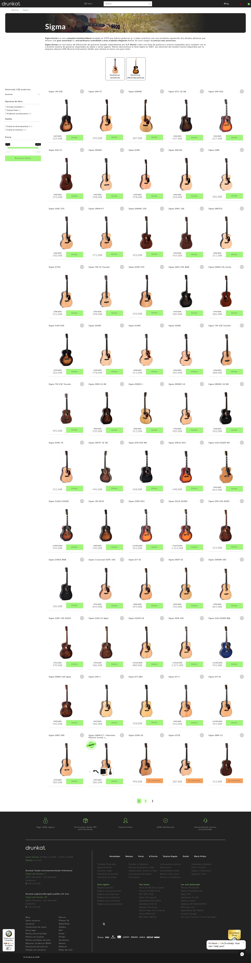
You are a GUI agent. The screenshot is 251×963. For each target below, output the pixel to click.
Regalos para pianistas (108, 894)
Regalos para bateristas (108, 897)
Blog (28, 917)
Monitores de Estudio (107, 874)
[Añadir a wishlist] (82, 91)
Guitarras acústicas (16, 130)
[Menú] (13, 930)
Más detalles (56, 114)
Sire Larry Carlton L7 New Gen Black (199, 917)
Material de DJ (104, 867)
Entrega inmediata (16, 107)
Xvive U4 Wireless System (151, 888)
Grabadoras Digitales (202, 864)
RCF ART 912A (146, 894)
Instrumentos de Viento (140, 874)
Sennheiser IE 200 (190, 897)
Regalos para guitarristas (109, 891)
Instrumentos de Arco (170, 864)
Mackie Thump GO (190, 888)
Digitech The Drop (148, 907)
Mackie (62, 943)
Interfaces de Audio (107, 877)
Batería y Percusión (169, 874)
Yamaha (62, 927)
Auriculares (134, 877)
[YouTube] (110, 923)
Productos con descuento (19, 114)
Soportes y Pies (199, 874)
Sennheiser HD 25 (148, 904)
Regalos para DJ (105, 888)
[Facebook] (99, 923)
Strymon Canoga (189, 914)
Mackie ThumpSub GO (191, 891)
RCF (61, 930)
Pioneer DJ (64, 921)
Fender (62, 937)
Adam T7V (186, 894)
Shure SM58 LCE (147, 914)
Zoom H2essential (147, 897)
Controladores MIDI (169, 871)
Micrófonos (165, 867)
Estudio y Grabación (139, 864)
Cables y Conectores (201, 871)
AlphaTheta (64, 924)
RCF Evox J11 (188, 907)
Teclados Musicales (106, 864)
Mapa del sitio (66, 950)
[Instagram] (115, 923)
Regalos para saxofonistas (110, 904)
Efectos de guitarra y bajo (141, 867)
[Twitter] (105, 925)
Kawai (62, 934)
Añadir (74, 137)
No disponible (155, 780)
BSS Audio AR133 (147, 917)
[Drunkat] (11, 3)
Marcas (62, 917)
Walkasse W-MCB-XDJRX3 (194, 904)
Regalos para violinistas (108, 901)
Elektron (63, 947)
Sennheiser (64, 940)
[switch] (8, 948)
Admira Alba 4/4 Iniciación (152, 910)
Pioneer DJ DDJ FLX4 (149, 891)
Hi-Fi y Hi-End (199, 867)
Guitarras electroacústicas (19, 126)
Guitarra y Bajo (104, 871)
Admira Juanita (188, 901)
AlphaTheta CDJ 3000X (192, 910)
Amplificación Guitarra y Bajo (143, 871)
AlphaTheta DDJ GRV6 (150, 901)
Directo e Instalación (170, 877)
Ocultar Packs (14, 110)
